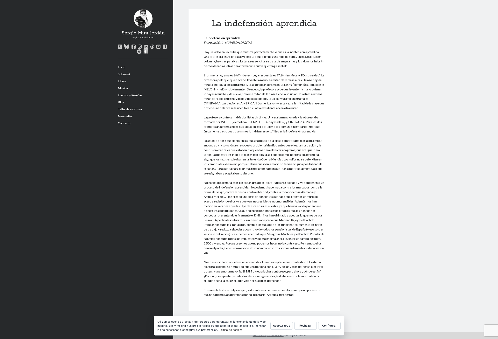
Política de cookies (230, 329)
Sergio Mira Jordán (143, 33)
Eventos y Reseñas (130, 95)
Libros (122, 81)
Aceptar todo (281, 325)
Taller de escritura (130, 109)
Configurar (329, 325)
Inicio (121, 67)
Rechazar (305, 325)
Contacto (124, 123)
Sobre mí (124, 74)
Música (123, 88)
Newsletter (125, 116)
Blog (121, 102)
